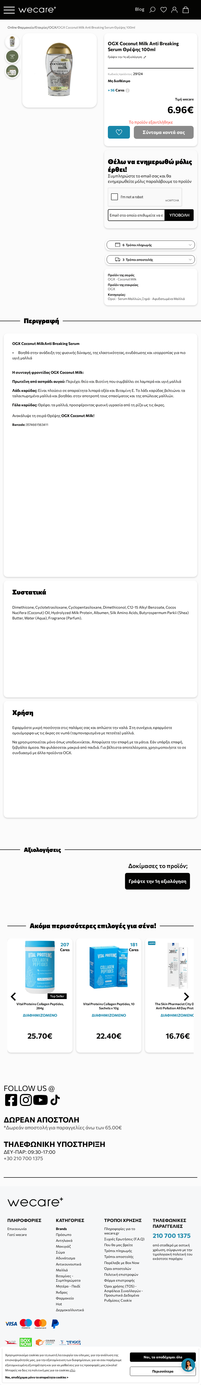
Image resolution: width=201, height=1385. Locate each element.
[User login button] (174, 9)
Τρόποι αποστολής (119, 1256)
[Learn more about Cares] (127, 90)
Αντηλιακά (64, 1240)
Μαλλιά (62, 1270)
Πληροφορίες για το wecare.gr (119, 1231)
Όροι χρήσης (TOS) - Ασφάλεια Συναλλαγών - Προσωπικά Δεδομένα (123, 1290)
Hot (59, 1304)
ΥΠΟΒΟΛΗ (179, 215)
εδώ (72, 1370)
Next (186, 997)
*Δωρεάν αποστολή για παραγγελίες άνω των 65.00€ (63, 1127)
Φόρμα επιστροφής (119, 1280)
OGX (111, 289)
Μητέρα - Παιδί (68, 1286)
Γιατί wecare (17, 1234)
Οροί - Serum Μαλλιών (124, 299)
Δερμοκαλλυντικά (70, 1310)
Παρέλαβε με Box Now (121, 1263)
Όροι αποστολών (117, 1268)
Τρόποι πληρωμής (118, 1251)
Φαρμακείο (65, 1298)
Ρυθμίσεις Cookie (118, 1300)
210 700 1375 (172, 1235)
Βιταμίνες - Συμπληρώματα (68, 1278)
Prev (13, 997)
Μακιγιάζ (63, 1246)
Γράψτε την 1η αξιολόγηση (125, 56)
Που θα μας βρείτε (118, 1245)
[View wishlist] (163, 9)
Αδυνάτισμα (65, 1258)
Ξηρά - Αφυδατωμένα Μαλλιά (163, 299)
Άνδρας (62, 1292)
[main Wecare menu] (9, 9)
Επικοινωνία (17, 1229)
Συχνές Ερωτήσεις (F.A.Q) (124, 1239)
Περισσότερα (163, 1371)
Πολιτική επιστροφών (121, 1274)
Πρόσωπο (63, 1234)
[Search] (152, 9)
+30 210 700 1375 (23, 1158)
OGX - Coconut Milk (122, 279)
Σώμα (60, 1252)
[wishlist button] (119, 132)
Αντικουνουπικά (68, 1264)
